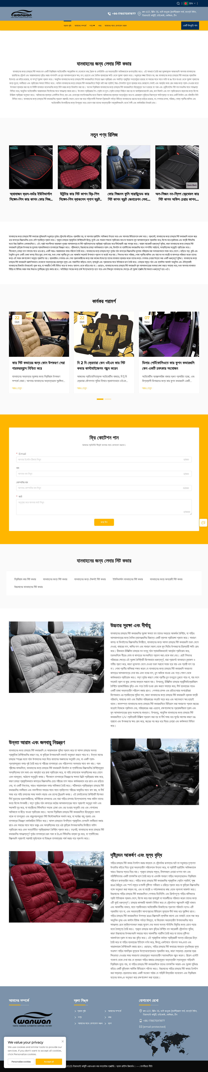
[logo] (21, 14)
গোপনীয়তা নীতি (146, 1066)
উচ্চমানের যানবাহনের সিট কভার (28, 587)
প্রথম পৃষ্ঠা (67, 25)
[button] (100, 399)
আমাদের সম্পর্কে (80, 25)
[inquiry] (203, 523)
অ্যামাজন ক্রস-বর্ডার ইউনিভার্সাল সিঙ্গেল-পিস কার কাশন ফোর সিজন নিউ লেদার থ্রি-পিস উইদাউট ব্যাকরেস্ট (31, 197)
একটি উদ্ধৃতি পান (190, 25)
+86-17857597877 (124, 13)
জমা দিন (104, 522)
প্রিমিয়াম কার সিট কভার (25, 579)
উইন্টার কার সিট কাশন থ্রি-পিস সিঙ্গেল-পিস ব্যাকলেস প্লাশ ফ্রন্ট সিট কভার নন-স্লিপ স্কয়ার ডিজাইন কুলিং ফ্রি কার (79, 197)
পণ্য (91, 25)
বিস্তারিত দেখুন (31, 167)
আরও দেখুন (17, 388)
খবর (99, 25)
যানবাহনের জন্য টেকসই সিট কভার (90, 579)
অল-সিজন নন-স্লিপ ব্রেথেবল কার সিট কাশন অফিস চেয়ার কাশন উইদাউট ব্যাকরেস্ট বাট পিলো (177, 197)
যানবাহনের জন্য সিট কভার (55, 579)
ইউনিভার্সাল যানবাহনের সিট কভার (128, 579)
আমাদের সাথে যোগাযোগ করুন (116, 25)
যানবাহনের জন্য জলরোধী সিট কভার (166, 579)
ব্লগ (109, 1023)
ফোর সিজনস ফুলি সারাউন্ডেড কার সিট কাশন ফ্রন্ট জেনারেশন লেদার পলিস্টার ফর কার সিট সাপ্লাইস (128, 197)
